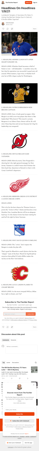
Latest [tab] (8, 362)
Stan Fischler (10, 22)
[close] (33, 384)
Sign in (35, 2)
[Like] (3, 29)
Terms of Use (28, 425)
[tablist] (9, 340)
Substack (10, 447)
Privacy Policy (19, 428)
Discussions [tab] (15, 362)
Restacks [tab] (13, 340)
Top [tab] (4, 362)
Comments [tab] (6, 340)
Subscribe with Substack (20, 421)
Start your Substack (15, 443)
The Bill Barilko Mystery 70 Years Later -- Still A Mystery (13, 369)
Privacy (22, 436)
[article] (19, 372)
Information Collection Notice (23, 427)
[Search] (36, 362)
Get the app (28, 443)
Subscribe (28, 2)
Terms (27, 436)
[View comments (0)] (7, 29)
